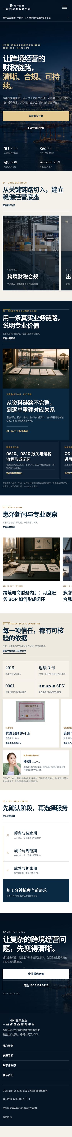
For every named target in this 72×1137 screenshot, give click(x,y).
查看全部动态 (9, 527)
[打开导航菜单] (64, 7)
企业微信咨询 (36, 973)
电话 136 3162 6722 (36, 985)
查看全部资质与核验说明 (14, 651)
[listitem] (31, 723)
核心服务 (8, 1045)
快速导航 (8, 1055)
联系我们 (8, 1075)
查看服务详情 (9, 205)
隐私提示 (7, 1117)
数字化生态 (9, 1065)
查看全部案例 (9, 338)
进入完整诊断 (9, 816)
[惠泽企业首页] (16, 7)
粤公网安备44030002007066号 (20, 1108)
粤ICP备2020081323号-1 (16, 1098)
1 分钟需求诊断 (36, 128)
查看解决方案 (36, 116)
